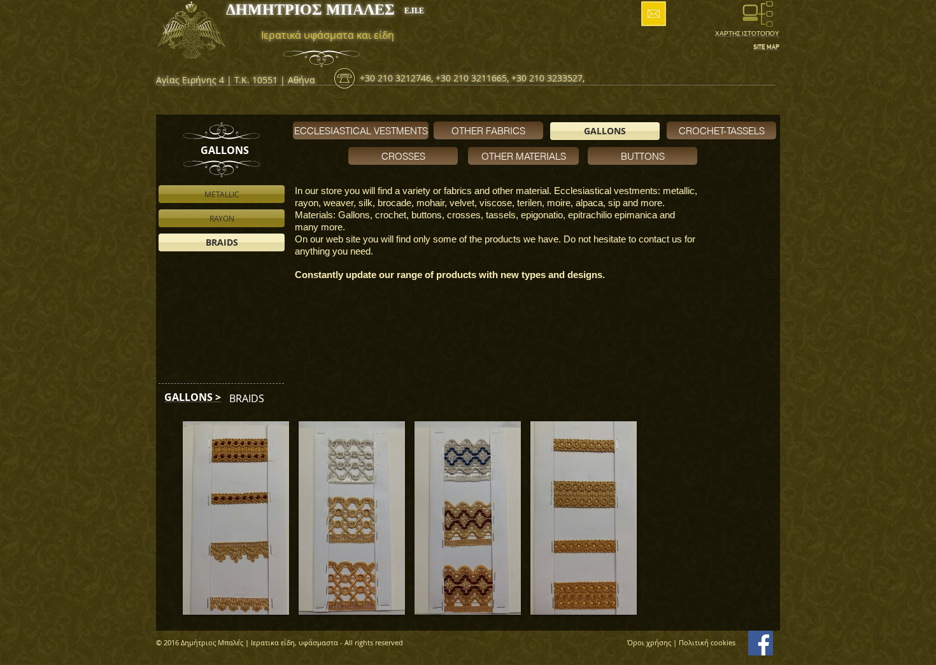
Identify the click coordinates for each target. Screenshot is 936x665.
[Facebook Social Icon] (760, 643)
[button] (236, 518)
